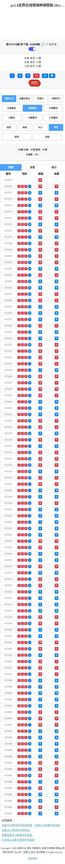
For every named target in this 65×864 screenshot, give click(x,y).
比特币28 (56, 98)
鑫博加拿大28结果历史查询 (17, 835)
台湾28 (40, 98)
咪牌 (34, 82)
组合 (9, 127)
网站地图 (32, 858)
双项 (16, 137)
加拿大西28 (24, 98)
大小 (40, 127)
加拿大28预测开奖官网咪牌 (17, 825)
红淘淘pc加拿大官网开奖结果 (18, 840)
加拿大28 (9, 98)
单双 (56, 127)
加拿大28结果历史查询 (47, 825)
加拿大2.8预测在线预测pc (16, 830)
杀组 (25, 127)
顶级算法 (32, 108)
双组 (47, 137)
